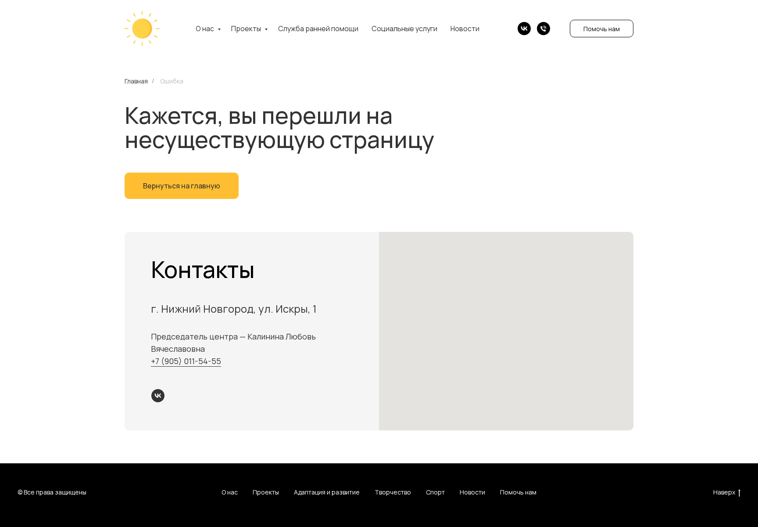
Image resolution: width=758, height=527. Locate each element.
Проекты (246, 28)
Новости (465, 28)
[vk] (524, 28)
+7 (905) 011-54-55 (186, 361)
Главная (136, 81)
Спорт (435, 492)
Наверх (724, 492)
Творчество (393, 492)
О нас (205, 28)
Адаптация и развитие (327, 492)
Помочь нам (601, 29)
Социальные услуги (404, 28)
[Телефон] (543, 28)
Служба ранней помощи (318, 28)
